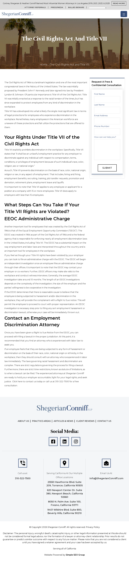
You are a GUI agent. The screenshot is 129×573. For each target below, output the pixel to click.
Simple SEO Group (75, 555)
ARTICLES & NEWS (63, 421)
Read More (119, 3)
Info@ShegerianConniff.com (106, 478)
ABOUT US (23, 421)
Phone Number (101, 126)
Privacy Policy (93, 527)
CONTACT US (104, 421)
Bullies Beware (76, 7)
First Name (99, 94)
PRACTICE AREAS (41, 421)
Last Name (99, 105)
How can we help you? (105, 137)
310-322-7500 (22, 478)
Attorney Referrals (35, 7)
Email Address (101, 115)
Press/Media (57, 7)
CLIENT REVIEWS (85, 421)
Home (43, 64)
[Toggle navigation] (124, 14)
